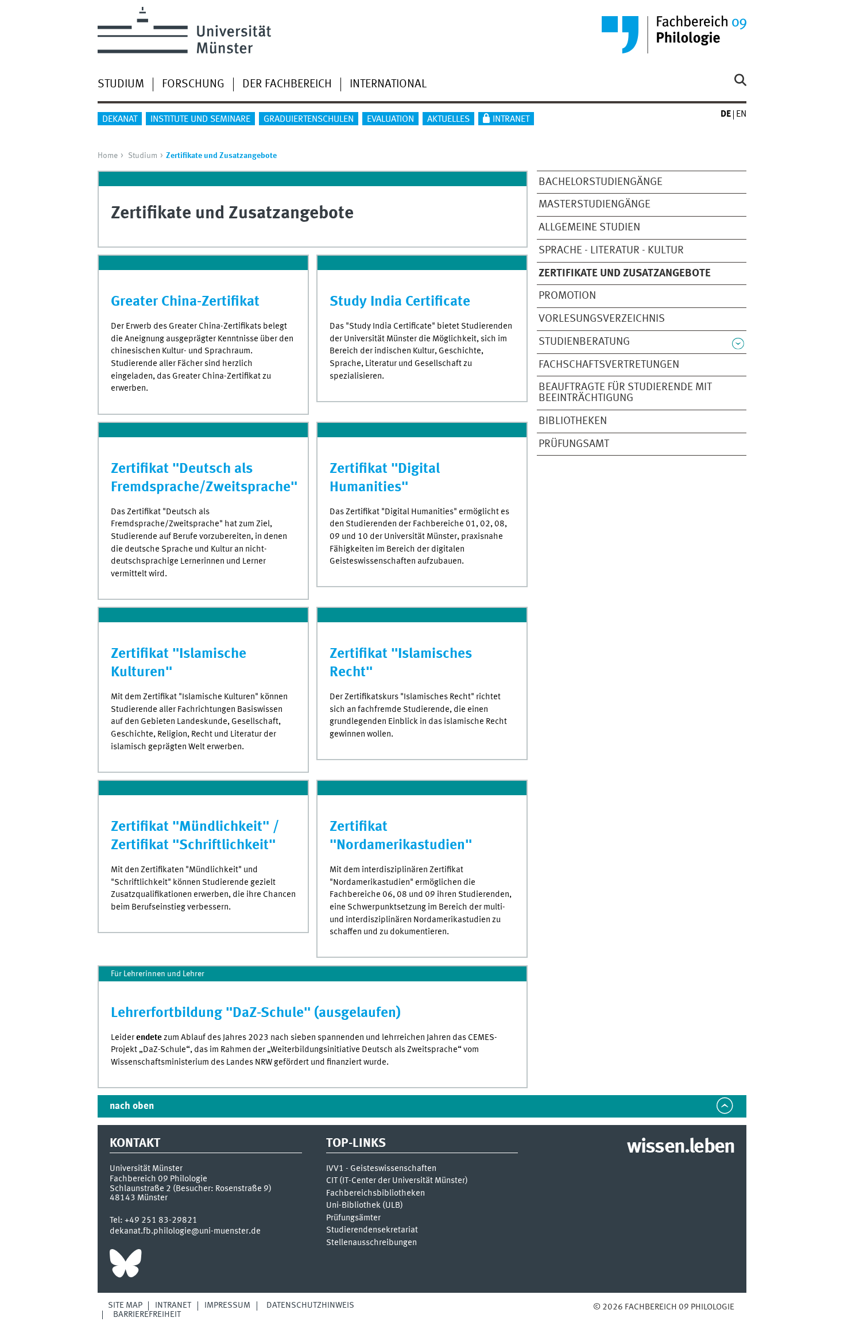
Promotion (567, 296)
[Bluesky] (125, 1266)
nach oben (132, 1106)
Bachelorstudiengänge (601, 182)
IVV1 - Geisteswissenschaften (381, 1169)
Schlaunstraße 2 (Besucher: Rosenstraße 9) (191, 1188)
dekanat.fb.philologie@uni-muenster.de (185, 1231)
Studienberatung (584, 342)
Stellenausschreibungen (371, 1243)
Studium (121, 84)
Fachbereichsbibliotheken (375, 1193)
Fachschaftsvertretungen (609, 365)
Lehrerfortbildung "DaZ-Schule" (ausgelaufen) (256, 1013)
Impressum (227, 1305)
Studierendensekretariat (372, 1230)
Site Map (125, 1305)
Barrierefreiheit (147, 1314)
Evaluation (390, 119)
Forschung (193, 84)
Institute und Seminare (200, 119)
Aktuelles (448, 119)
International (388, 84)
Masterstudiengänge (595, 204)
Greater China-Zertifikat (185, 302)
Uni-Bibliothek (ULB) (364, 1205)
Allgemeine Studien (589, 227)
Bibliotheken (573, 421)
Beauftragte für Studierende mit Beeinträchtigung (625, 392)
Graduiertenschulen (309, 119)
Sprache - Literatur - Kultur (611, 250)
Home (108, 156)
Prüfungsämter (353, 1218)
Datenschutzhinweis (310, 1305)
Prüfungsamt (574, 444)
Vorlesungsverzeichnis (602, 319)
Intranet (511, 119)
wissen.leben (680, 1147)
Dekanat (119, 119)
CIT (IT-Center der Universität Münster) (397, 1181)
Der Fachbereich (287, 84)
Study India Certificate (400, 302)
